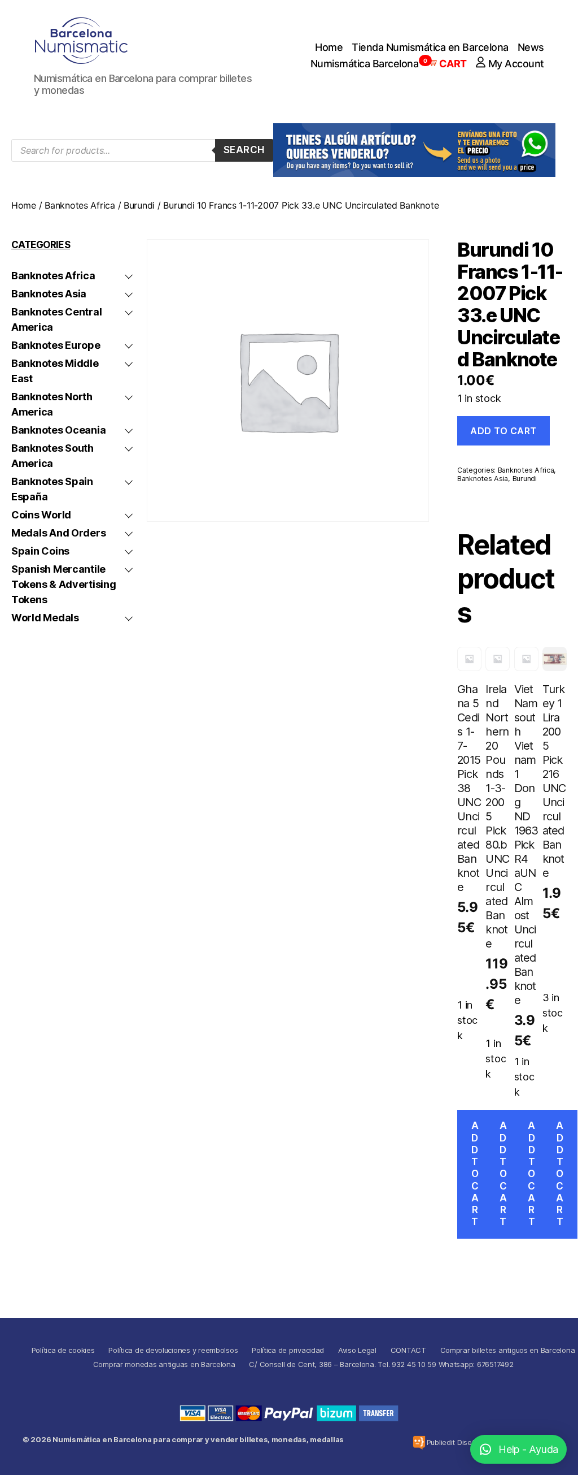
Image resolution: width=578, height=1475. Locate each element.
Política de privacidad (288, 1350)
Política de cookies (63, 1350)
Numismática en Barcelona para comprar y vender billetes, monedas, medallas (198, 1439)
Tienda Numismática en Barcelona (430, 47)
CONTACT (408, 1350)
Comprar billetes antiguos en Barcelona (507, 1350)
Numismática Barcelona (364, 64)
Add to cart (503, 430)
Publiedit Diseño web (462, 1442)
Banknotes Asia (482, 478)
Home (329, 47)
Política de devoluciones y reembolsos (173, 1350)
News (531, 47)
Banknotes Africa (80, 205)
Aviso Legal (357, 1350)
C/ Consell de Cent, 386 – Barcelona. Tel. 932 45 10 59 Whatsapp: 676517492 (381, 1364)
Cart (447, 64)
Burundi (139, 205)
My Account (516, 64)
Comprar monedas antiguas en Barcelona (164, 1364)
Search (244, 149)
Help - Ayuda (528, 1449)
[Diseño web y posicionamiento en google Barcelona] (419, 1442)
